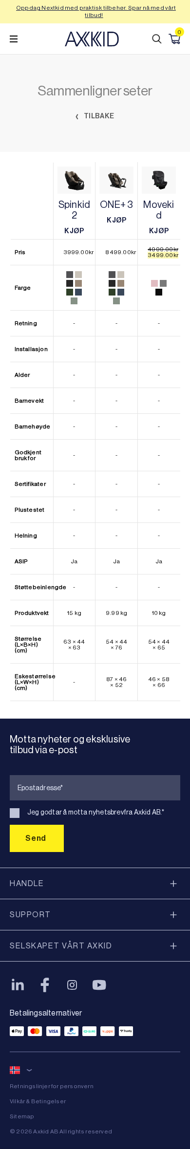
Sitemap (22, 1116)
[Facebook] (45, 985)
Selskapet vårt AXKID (61, 945)
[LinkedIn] (17, 985)
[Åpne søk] (157, 39)
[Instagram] (72, 985)
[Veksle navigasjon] (14, 39)
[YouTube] (99, 985)
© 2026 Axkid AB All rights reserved (61, 1131)
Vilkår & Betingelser (38, 1101)
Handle (27, 883)
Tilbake (98, 116)
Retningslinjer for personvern (52, 1086)
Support (30, 914)
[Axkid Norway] (92, 39)
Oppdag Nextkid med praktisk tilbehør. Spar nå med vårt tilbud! (96, 11)
